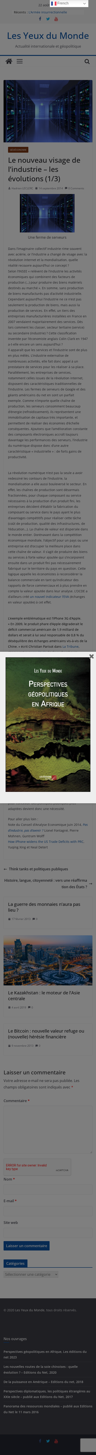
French (62, 3)
